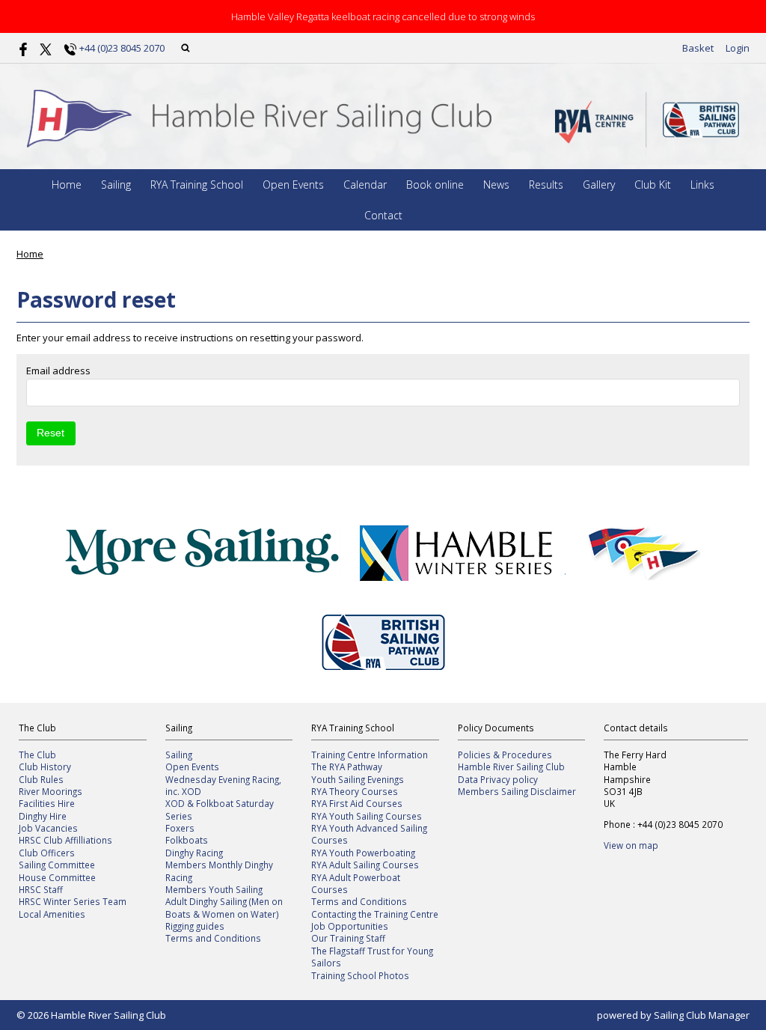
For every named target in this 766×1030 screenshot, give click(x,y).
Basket (698, 48)
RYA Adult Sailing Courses (365, 865)
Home (67, 184)
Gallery (599, 184)
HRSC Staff (41, 889)
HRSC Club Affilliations (65, 840)
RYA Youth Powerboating (363, 853)
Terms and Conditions (213, 938)
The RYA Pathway (346, 766)
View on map (631, 845)
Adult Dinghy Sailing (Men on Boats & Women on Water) (224, 907)
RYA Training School (196, 184)
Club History (45, 766)
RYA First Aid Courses (356, 803)
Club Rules (41, 779)
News (496, 184)
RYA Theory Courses (354, 791)
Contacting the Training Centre (374, 914)
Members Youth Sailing (214, 889)
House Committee (57, 877)
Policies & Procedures (505, 755)
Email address (58, 370)
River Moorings (50, 791)
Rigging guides (194, 926)
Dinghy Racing (194, 853)
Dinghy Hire (43, 816)
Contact (383, 215)
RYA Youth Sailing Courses (366, 816)
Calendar (365, 184)
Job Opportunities (349, 926)
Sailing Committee (57, 865)
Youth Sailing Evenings (357, 779)
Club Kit (652, 184)
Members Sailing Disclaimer (517, 791)
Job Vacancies (48, 828)
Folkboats (186, 840)
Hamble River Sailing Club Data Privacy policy (511, 772)
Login (738, 48)
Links (702, 184)
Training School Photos (360, 975)
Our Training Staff (348, 938)
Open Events (293, 184)
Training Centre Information (369, 755)
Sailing (116, 184)
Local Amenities (52, 914)
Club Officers (47, 853)
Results (546, 184)
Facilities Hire (47, 803)
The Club (37, 755)
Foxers (179, 828)
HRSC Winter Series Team (72, 901)
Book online (435, 184)
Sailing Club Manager (702, 1015)
